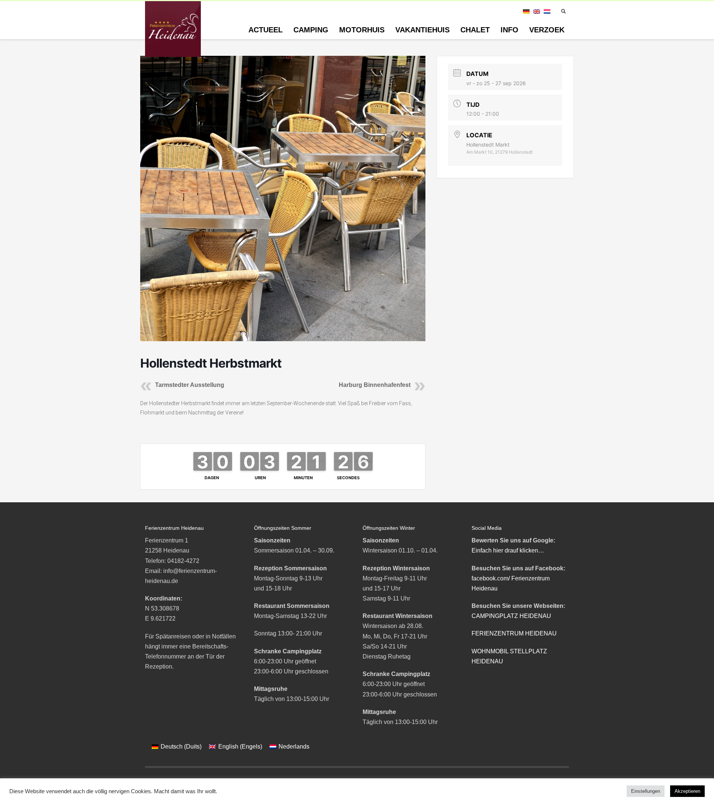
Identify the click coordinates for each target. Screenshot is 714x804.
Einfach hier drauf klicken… (508, 550)
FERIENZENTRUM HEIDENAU (514, 633)
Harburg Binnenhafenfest (375, 385)
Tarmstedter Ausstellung (189, 385)
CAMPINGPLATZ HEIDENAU (511, 616)
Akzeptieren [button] (687, 791)
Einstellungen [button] (645, 791)
